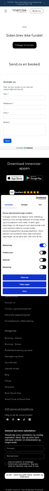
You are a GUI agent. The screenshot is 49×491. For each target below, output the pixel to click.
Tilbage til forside (24, 45)
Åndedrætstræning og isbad (18, 350)
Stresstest (9, 387)
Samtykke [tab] (9, 205)
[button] (6, 11)
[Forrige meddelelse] (4, 3)
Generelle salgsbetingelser (18, 315)
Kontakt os (10, 302)
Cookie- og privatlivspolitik (18, 309)
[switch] (42, 252)
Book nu (36, 11)
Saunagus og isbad (14, 356)
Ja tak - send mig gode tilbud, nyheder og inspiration (24, 476)
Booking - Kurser (13, 344)
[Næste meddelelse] (44, 3)
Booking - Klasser (13, 338)
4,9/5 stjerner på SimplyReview (19, 409)
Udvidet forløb (12, 368)
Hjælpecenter (11, 296)
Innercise (16, 490)
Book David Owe (13, 393)
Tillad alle (24, 277)
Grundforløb (11, 362)
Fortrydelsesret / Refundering (19, 321)
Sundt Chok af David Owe (17, 399)
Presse (8, 381)
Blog (7, 375)
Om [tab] (40, 205)
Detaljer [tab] (24, 205)
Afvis (24, 291)
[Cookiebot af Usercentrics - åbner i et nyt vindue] (35, 198)
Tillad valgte (24, 284)
